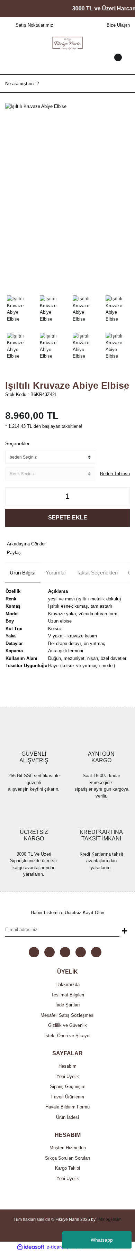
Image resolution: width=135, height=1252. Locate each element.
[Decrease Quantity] (12, 496)
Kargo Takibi (67, 1168)
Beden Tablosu (115, 473)
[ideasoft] (31, 1246)
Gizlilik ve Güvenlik (67, 1025)
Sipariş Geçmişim (68, 1086)
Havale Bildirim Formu (67, 1107)
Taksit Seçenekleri (97, 573)
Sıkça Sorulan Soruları (67, 1158)
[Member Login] (67, 64)
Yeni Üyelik (67, 1076)
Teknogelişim (109, 1219)
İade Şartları (67, 1004)
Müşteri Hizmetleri (68, 1147)
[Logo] (67, 42)
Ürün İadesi (67, 1117)
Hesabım (67, 1066)
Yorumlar (56, 573)
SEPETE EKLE (67, 518)
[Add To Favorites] (125, 386)
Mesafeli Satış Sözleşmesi (67, 1015)
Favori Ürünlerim (67, 1096)
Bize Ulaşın (118, 25)
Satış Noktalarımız (34, 25)
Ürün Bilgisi (22, 573)
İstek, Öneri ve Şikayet (67, 1035)
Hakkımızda (67, 984)
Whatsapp (102, 1240)
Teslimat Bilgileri (67, 994)
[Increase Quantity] (122, 496)
